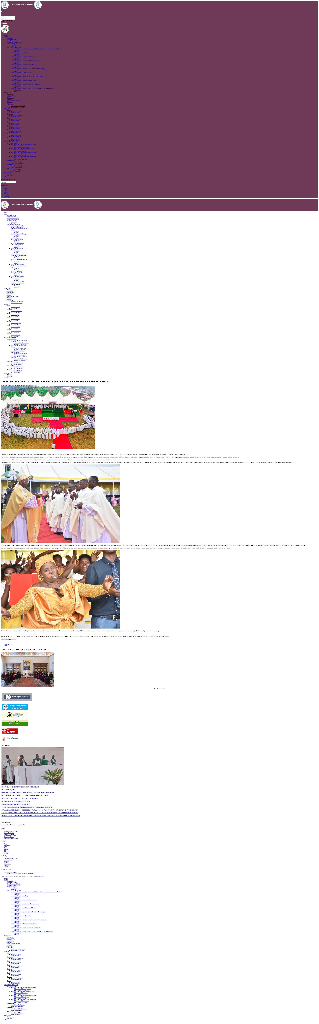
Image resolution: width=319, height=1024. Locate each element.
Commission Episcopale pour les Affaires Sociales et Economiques (28, 68)
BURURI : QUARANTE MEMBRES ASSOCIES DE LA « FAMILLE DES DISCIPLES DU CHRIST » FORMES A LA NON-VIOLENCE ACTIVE (39, 810)
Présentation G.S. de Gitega (21, 150)
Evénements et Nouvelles (10, 858)
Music (5, 193)
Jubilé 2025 (10, 104)
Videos (6, 188)
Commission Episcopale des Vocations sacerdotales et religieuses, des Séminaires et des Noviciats (36, 48)
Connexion (3, 23)
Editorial (9, 99)
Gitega (9, 110)
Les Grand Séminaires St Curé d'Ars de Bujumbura (20, 873)
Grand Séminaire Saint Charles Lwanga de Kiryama (24, 152)
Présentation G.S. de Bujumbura (22, 146)
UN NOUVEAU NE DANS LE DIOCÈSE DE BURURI (15, 801)
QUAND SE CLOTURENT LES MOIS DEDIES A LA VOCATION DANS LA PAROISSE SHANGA (27, 792)
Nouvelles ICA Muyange (17, 163)
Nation (5, 192)
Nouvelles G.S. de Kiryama (20, 155)
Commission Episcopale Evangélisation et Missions (24, 80)
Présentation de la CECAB (14, 42)
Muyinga (9, 126)
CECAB (6, 36)
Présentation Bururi (16, 123)
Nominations (10, 95)
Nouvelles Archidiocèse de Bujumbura (10, 385)
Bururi (8, 122)
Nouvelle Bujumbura (16, 116)
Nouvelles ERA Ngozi (16, 171)
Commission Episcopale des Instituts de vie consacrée (25, 60)
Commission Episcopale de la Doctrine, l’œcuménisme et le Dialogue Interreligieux (32, 88)
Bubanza (9, 134)
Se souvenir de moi (8, 20)
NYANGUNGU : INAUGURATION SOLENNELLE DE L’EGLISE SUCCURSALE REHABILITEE (26, 807)
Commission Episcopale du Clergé (19, 52)
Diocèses (6, 108)
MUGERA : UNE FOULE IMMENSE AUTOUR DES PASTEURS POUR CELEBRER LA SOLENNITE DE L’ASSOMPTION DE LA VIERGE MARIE (40, 816)
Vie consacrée (7, 172)
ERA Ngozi (10, 168)
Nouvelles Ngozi (15, 120)
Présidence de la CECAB (13, 40)
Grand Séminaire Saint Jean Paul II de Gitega (22, 148)
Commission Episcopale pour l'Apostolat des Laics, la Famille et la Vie (28, 76)
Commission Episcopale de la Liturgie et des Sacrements (25, 84)
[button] (2, 10)
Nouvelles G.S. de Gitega (20, 151)
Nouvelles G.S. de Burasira (20, 159)
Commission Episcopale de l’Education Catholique (24, 64)
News (5, 190)
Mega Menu (7, 194)
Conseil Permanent (12, 39)
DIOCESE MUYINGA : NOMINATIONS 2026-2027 (15, 804)
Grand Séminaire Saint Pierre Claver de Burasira (23, 156)
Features (6, 196)
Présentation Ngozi (16, 119)
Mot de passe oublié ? (6, 22)
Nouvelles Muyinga (15, 128)
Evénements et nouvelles (14, 100)
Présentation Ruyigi (16, 131)
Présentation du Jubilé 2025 (18, 106)
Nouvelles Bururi (15, 124)
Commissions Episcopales (14, 47)
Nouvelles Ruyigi (15, 132)
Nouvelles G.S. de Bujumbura (21, 147)
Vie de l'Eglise (7, 288)
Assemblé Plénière (12, 38)
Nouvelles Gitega (15, 112)
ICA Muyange (10, 160)
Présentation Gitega (16, 111)
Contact (6, 176)
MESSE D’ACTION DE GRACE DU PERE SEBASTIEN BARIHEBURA (20, 798)
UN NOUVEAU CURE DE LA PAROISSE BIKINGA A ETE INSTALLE (20, 787)
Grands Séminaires (12, 143)
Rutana (9, 138)
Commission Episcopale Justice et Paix (21, 72)
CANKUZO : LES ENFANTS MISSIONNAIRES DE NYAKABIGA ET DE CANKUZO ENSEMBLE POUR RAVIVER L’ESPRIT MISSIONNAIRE (39, 813)
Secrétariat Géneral (12, 43)
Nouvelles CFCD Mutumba (17, 167)
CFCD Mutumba (11, 164)
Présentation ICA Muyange (18, 161)
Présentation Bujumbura (17, 115)
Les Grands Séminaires (10, 872)
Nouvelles (13, 46)
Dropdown (6, 197)
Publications (10, 98)
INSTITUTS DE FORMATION (11, 142)
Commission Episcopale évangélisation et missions (24, 56)
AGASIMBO (41, 876)
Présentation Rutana (16, 139)
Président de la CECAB (10, 835)
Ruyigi (8, 130)
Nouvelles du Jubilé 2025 (17, 107)
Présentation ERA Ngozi (17, 169)
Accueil (6, 35)
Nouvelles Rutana (15, 140)
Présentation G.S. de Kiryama (21, 153)
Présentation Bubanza (16, 135)
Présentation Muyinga (16, 127)
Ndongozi (9, 102)
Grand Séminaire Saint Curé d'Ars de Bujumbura (23, 144)
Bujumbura (10, 114)
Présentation (14, 44)
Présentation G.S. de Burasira (21, 157)
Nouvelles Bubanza (16, 136)
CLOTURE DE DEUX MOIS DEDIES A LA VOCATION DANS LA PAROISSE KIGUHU (24, 795)
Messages (10, 94)
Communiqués (11, 96)
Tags (5, 189)
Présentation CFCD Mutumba (18, 165)
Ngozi (8, 118)
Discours (9, 103)
